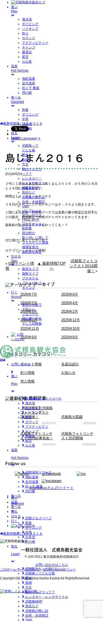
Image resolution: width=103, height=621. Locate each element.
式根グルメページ (38, 518)
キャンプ (28, 47)
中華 (25, 119)
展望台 (27, 52)
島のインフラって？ (39, 592)
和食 (25, 110)
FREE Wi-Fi (30, 219)
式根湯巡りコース (38, 472)
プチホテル (30, 278)
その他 (27, 128)
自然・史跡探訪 (33, 202)
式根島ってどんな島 (39, 573)
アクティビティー (35, 43)
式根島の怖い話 (33, 197)
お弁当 (27, 124)
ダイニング (30, 114)
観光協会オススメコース (43, 398)
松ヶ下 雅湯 (30, 88)
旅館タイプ (30, 273)
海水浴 (27, 19)
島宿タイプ (30, 269)
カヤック (28, 38)
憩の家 (27, 93)
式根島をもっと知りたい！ (44, 569)
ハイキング (30, 29)
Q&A (25, 206)
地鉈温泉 (28, 79)
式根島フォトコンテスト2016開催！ (83, 266)
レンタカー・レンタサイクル (46, 597)
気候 (25, 160)
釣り (25, 33)
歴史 (25, 155)
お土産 (27, 61)
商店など (28, 192)
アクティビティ (36, 427)
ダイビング (30, 24)
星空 (25, 57)
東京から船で (32, 305)
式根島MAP (30, 188)
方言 (25, 164)
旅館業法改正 (32, 252)
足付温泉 (28, 83)
